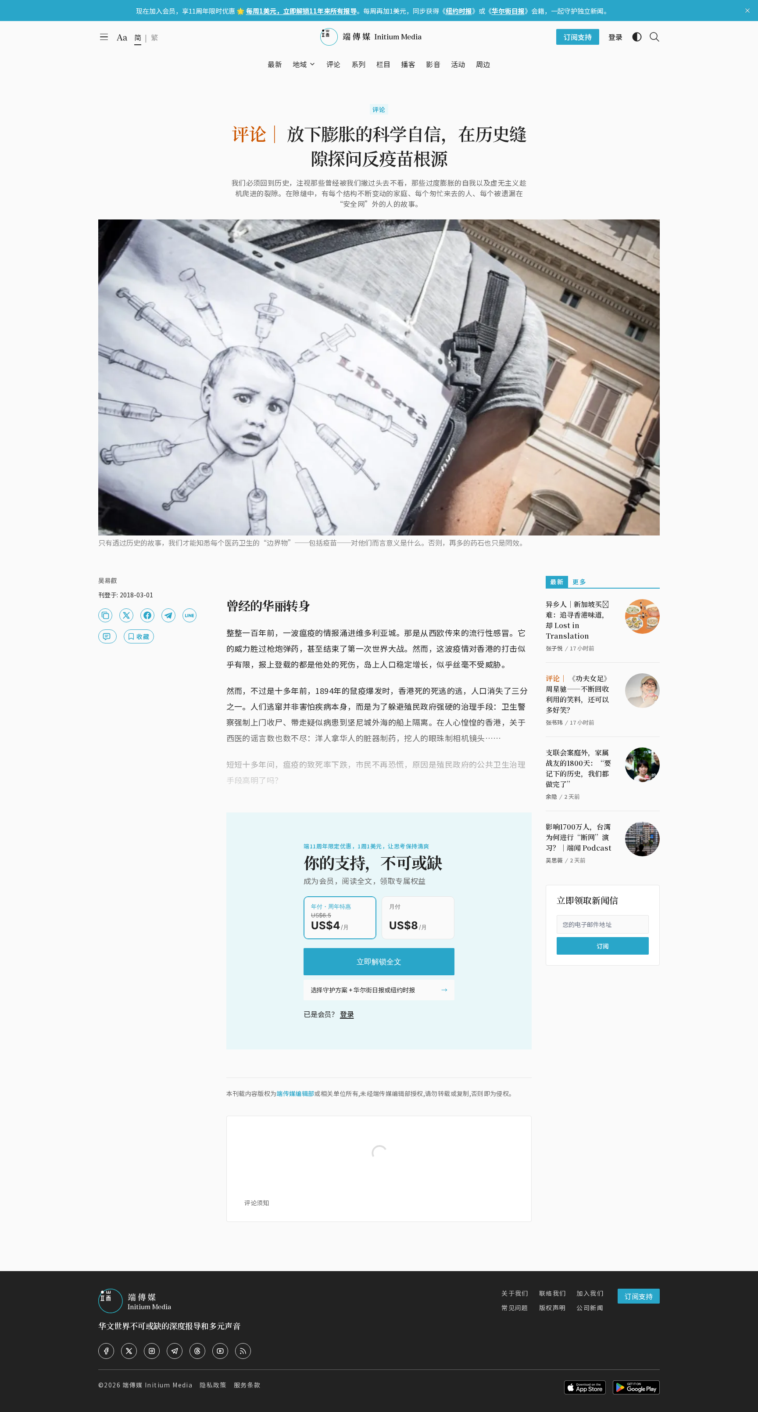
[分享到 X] (126, 615)
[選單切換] (312, 64)
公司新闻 (590, 1307)
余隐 (551, 796)
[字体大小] (122, 37)
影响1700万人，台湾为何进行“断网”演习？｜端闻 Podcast (578, 837)
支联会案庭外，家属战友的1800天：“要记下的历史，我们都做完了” (578, 768)
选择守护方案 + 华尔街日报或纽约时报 (363, 989)
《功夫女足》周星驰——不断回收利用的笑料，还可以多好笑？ (578, 694)
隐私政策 (213, 1384)
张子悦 (554, 648)
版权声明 (552, 1307)
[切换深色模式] (633, 37)
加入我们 (590, 1293)
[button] (300, 64)
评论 (379, 109)
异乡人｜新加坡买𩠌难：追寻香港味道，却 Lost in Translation (577, 620)
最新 (557, 581)
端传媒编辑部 (295, 1093)
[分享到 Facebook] (147, 615)
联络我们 (552, 1293)
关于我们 (515, 1293)
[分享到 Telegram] (168, 615)
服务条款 (247, 1384)
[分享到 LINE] (189, 615)
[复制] (105, 615)
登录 (347, 1014)
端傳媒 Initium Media (157, 1384)
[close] (747, 11)
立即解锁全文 (379, 961)
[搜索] (651, 37)
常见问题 (515, 1307)
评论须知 (256, 1202)
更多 (579, 581)
